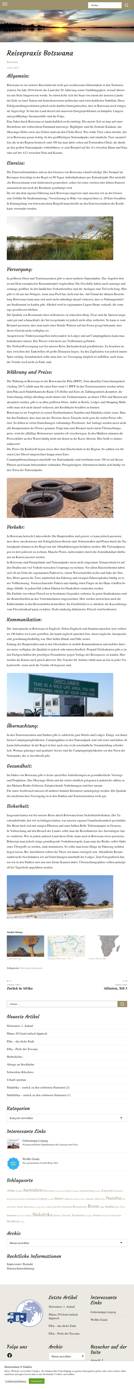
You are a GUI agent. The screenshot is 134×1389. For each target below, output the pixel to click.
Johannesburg (87, 1190)
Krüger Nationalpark (28, 1199)
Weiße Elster (116, 1215)
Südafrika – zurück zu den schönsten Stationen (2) (38, 1087)
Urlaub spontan (16, 1079)
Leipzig (42, 1199)
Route (93, 1206)
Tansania (66, 1215)
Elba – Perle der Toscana (22, 1049)
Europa (67, 1191)
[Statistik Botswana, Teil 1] (66, 946)
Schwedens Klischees (20, 1072)
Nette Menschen (25, 1206)
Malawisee (68, 1199)
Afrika (11, 1190)
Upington (88, 1215)
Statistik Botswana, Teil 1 (60, 958)
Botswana (12, 62)
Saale (102, 1207)
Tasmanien (78, 1215)
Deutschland (59, 1191)
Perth (54, 1206)
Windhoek (13, 1221)
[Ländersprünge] (25, 946)
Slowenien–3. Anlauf (20, 1026)
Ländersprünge (14, 958)
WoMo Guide (31, 1159)
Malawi (59, 1198)
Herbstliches (15, 1056)
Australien (33, 1190)
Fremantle (75, 1191)
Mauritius (90, 1199)
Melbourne (100, 1198)
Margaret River (79, 1199)
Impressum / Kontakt (20, 1264)
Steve (117, 1207)
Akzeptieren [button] (36, 1381)
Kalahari (97, 1191)
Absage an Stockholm (20, 1064)
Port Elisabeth (64, 1206)
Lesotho (51, 1199)
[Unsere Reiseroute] (107, 946)
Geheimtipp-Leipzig (35, 1140)
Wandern (97, 1215)
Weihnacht (106, 1215)
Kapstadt (107, 1190)
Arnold (19, 1190)
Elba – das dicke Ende (20, 1041)
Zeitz (22, 1221)
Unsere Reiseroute (97, 958)
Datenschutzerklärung (20, 1268)
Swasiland (21, 1215)
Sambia (109, 1206)
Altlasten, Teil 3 (115, 988)
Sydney (28, 1215)
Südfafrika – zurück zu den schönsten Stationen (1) (38, 1095)
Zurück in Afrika (20, 988)
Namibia (114, 1198)
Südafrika (42, 1214)
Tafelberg (57, 1215)
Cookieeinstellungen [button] (15, 1381)
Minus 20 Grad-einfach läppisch (27, 1033)
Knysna (15, 1199)
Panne (48, 1207)
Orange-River (40, 1207)
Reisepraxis (36, 968)
